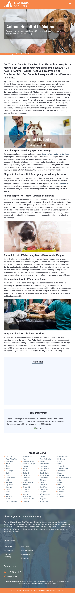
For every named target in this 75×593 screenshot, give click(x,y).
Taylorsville (9, 485)
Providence (61, 492)
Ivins (59, 485)
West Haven (44, 475)
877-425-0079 (14, 572)
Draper (8, 494)
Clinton (42, 456)
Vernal (59, 464)
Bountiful (9, 496)
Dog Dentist (25, 546)
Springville (26, 473)
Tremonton (61, 471)
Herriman (9, 487)
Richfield (60, 496)
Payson (42, 461)
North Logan (61, 459)
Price (59, 494)
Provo (8, 464)
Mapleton (43, 499)
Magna (12, 54)
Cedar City (26, 475)
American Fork (28, 482)
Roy (24, 459)
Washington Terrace (64, 478)
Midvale (25, 468)
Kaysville (26, 485)
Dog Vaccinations (27, 550)
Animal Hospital (9, 550)
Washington (27, 496)
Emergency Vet (9, 546)
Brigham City (44, 468)
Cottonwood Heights (27, 479)
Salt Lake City (10, 456)
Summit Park (61, 487)
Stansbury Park (62, 468)
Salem (59, 480)
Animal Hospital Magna (24, 54)
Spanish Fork (27, 456)
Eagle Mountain (11, 501)
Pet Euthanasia (26, 554)
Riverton (9, 499)
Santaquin (43, 485)
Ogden (8, 473)
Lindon (42, 496)
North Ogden (44, 464)
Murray (8, 492)
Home (6, 54)
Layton (8, 475)
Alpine (59, 461)
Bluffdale (43, 480)
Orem (7, 466)
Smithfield (43, 487)
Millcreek (9, 482)
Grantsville (44, 489)
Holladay (26, 489)
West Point (44, 501)
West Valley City (11, 459)
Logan (8, 489)
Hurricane (43, 466)
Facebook (60, 590)
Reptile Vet (25, 558)
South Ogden (44, 473)
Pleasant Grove (28, 461)
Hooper (60, 482)
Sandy (8, 468)
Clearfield (26, 487)
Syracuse (26, 492)
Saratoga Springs (29, 464)
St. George (9, 471)
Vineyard (43, 492)
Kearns (25, 466)
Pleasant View (62, 456)
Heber (42, 482)
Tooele (25, 471)
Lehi (7, 480)
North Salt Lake (45, 459)
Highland (43, 471)
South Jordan (10, 478)
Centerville (44, 478)
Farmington (27, 501)
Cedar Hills (61, 466)
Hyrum (59, 473)
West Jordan (10, 461)
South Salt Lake (28, 499)
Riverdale (60, 475)
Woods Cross (45, 494)
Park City (60, 489)
